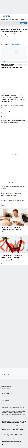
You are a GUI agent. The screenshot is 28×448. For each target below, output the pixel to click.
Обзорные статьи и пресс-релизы (7, 395)
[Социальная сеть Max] (20, 65)
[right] (26, 19)
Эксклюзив (3, 19)
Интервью (17, 19)
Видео (14, 40)
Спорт (9, 40)
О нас (2, 381)
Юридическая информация (6, 386)
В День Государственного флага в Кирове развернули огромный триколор (11, 195)
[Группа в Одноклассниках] (4, 374)
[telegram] (16, 155)
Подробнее (24, 423)
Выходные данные (4, 402)
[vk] (12, 155)
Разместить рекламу (5, 400)
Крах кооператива (10, 19)
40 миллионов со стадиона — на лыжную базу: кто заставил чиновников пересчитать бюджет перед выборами (13, 187)
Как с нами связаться (5, 393)
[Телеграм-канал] (6, 374)
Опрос (3, 40)
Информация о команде (5, 388)
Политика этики (4, 383)
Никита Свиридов (16, 44)
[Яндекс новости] (20, 62)
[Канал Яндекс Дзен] (7, 65)
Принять (23, 23)
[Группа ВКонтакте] (7, 62)
